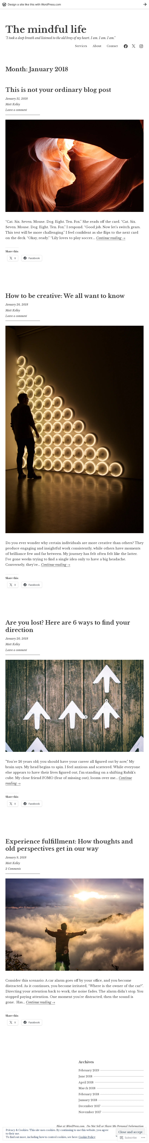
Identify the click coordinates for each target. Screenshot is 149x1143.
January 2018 (88, 1100)
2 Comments (13, 869)
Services (81, 46)
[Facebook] (125, 46)
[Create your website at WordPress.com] (74, 4)
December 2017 (89, 1106)
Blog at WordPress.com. (70, 1126)
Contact (112, 46)
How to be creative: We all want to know (65, 295)
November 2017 (90, 1112)
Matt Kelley (12, 104)
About (97, 46)
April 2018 (86, 1082)
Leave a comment (16, 110)
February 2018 (89, 1094)
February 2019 (89, 1070)
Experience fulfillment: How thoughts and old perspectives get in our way (69, 845)
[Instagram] (141, 46)
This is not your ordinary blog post (58, 89)
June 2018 (85, 1076)
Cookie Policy (87, 1137)
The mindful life (46, 29)
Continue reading (110, 238)
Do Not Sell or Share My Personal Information (115, 1126)
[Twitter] (133, 46)
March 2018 (87, 1088)
